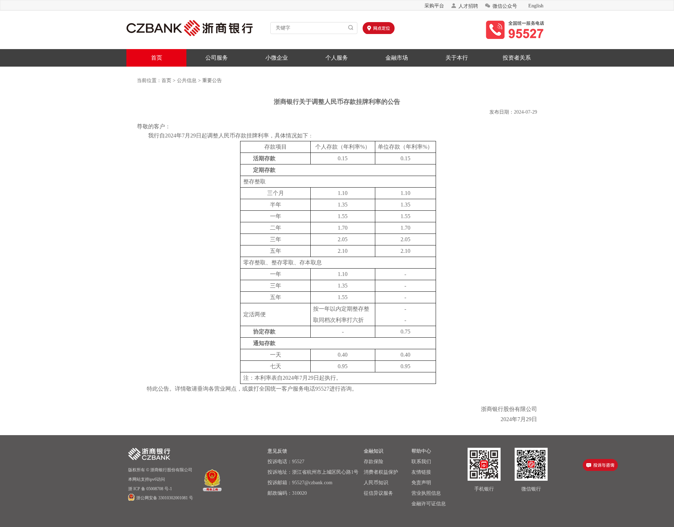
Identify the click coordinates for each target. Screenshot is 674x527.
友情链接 (421, 472)
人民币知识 (376, 482)
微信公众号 (501, 6)
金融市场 (396, 58)
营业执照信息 (426, 493)
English (535, 5)
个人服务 (336, 58)
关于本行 (456, 58)
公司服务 (216, 58)
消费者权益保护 (381, 472)
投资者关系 (517, 58)
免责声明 (421, 482)
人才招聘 (464, 6)
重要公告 (212, 80)
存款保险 (373, 461)
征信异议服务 (378, 493)
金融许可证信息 (428, 503)
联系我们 (421, 461)
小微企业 (276, 58)
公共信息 (187, 80)
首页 (156, 58)
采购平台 (434, 5)
